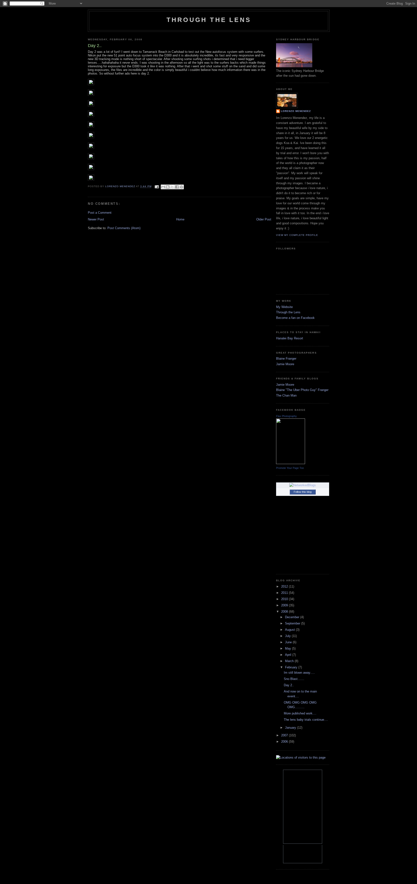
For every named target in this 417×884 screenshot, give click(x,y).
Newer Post (96, 219)
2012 (285, 586)
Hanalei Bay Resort (289, 338)
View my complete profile (297, 235)
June (289, 642)
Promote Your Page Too (290, 467)
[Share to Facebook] (176, 187)
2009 (285, 605)
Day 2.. (289, 685)
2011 (285, 593)
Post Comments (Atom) (123, 228)
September (293, 623)
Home (180, 219)
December (292, 617)
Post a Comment (99, 212)
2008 (285, 611)
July (288, 636)
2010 (285, 599)
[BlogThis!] (167, 187)
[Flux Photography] (290, 463)
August (290, 629)
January (291, 727)
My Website (284, 307)
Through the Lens (288, 312)
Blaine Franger (286, 358)
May (288, 648)
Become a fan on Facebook (295, 318)
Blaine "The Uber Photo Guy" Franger (302, 390)
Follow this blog (303, 491)
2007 (285, 735)
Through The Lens (209, 19)
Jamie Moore (285, 364)
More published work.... (300, 713)
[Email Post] (157, 186)
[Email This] (163, 187)
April (288, 655)
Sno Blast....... (294, 679)
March (290, 661)
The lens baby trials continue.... (306, 719)
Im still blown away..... (299, 672)
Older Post (263, 219)
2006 (285, 741)
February (291, 667)
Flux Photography (286, 416)
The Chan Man (286, 395)
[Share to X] (172, 187)
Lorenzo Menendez (296, 111)
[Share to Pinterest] (181, 187)
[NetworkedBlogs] (302, 485)
